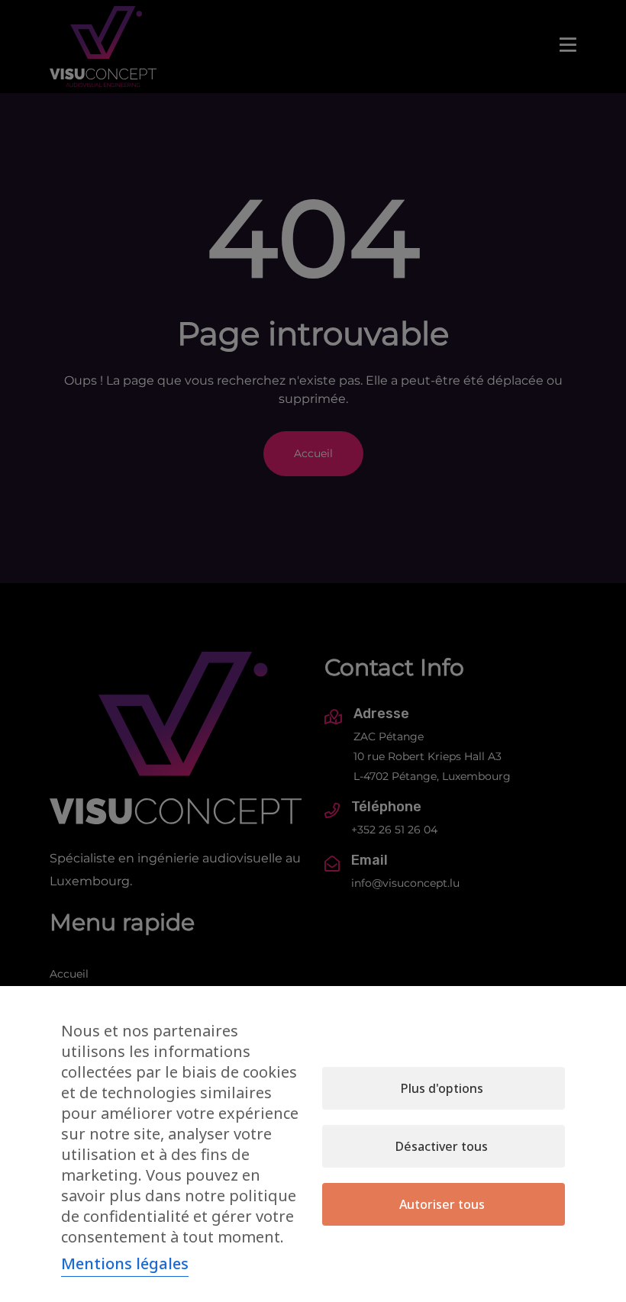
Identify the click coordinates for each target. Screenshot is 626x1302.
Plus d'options (442, 1088)
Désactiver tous (441, 1146)
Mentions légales (125, 1263)
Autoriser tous (442, 1204)
